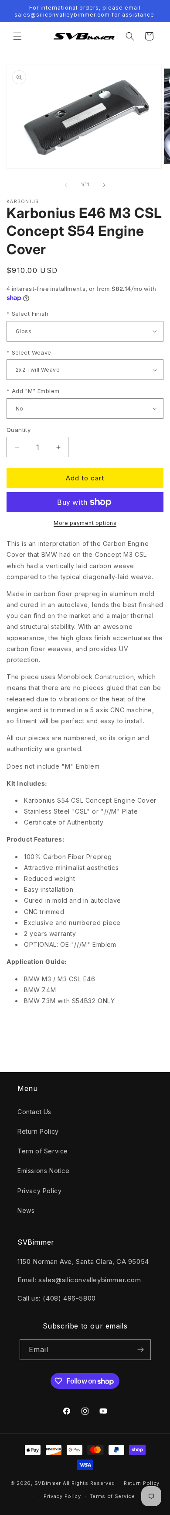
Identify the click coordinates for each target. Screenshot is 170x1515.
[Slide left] (65, 184)
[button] (17, 36)
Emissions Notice (43, 1170)
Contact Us (34, 1111)
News (25, 1210)
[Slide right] (104, 184)
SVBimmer (47, 1483)
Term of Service (42, 1151)
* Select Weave (29, 352)
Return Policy (38, 1131)
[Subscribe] (140, 1349)
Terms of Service (112, 1496)
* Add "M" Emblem (33, 390)
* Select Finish (27, 313)
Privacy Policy (39, 1190)
